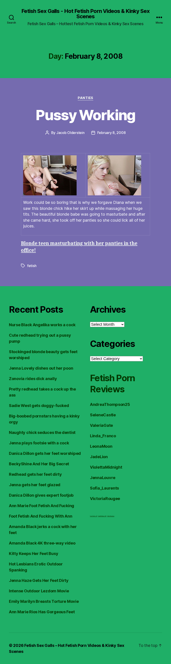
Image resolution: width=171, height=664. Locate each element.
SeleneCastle (103, 415)
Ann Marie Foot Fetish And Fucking (41, 505)
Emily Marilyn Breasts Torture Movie (44, 601)
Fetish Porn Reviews (112, 383)
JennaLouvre (102, 477)
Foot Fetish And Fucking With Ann (40, 516)
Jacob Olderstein (70, 132)
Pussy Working (85, 114)
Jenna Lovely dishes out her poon (41, 368)
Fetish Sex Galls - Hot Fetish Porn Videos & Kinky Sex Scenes (85, 13)
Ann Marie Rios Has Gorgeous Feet (42, 611)
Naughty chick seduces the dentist (42, 432)
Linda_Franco (103, 435)
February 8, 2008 (111, 132)
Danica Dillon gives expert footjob (41, 495)
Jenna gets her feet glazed (34, 484)
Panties (85, 98)
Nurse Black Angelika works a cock (42, 324)
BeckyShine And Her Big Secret (39, 464)
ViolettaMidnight (106, 467)
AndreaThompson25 (110, 404)
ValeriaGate (101, 425)
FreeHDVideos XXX (102, 516)
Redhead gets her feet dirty (35, 474)
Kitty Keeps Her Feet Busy (33, 553)
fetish (31, 265)
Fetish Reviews (110, 516)
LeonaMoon (101, 446)
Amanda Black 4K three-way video (42, 543)
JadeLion (99, 456)
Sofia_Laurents (104, 488)
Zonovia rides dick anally (33, 378)
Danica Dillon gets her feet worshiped (45, 453)
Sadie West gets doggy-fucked (39, 405)
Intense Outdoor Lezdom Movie (39, 591)
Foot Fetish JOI (93, 516)
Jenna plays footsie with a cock (39, 443)
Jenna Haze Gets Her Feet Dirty (39, 580)
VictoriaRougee (105, 498)
